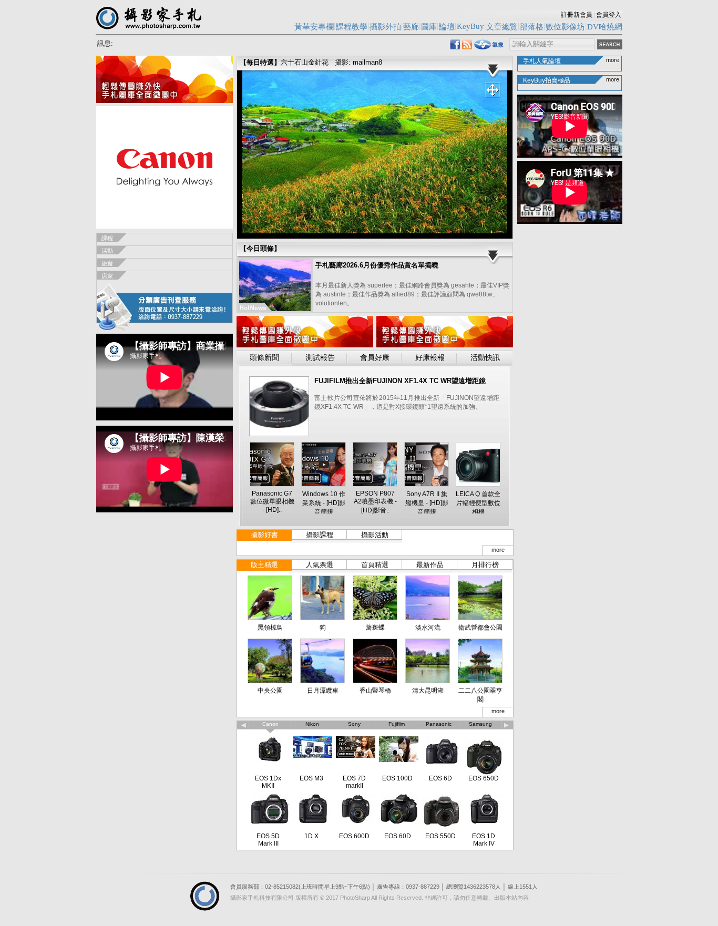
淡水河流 (427, 627)
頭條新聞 (264, 358)
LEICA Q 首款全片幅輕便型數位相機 (478, 503)
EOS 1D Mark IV (483, 839)
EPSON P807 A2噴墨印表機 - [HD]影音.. (375, 502)
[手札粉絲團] (455, 46)
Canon (270, 724)
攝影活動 (374, 535)
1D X (311, 836)
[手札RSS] (467, 46)
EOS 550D (440, 836)
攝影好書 (264, 535)
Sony (354, 724)
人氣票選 (319, 565)
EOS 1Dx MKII (268, 782)
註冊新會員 (576, 14)
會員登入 (608, 14)
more (498, 550)
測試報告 (320, 358)
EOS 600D (354, 836)
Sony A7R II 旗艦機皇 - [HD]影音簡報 (426, 503)
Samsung (480, 724)
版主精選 (264, 565)
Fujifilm (396, 724)
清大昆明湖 (428, 690)
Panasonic (439, 724)
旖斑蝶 (375, 627)
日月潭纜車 (323, 690)
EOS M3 (311, 778)
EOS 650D (483, 778)
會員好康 (374, 358)
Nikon (312, 724)
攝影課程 (319, 535)
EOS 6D (440, 778)
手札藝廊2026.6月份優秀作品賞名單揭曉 (376, 265)
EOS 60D (397, 836)
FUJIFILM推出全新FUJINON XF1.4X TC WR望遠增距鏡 (400, 381)
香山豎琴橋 (375, 690)
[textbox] (551, 44)
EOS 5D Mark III (268, 839)
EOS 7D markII (354, 782)
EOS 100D (397, 778)
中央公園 (270, 690)
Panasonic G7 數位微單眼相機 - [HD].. (272, 501)
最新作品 (430, 565)
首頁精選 (374, 565)
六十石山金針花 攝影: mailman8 (331, 62)
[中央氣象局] (489, 47)
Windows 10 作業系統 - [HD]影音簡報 (323, 503)
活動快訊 (485, 358)
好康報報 (430, 358)
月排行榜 (485, 565)
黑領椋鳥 (270, 627)
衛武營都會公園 (480, 627)
